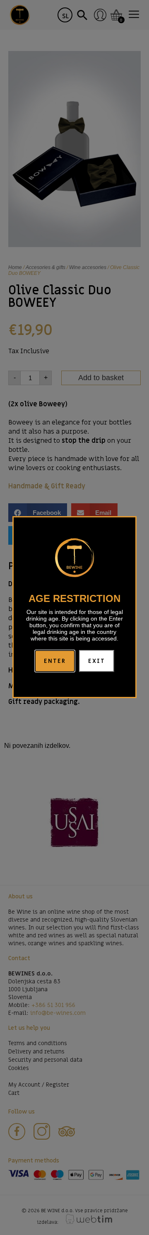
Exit (96, 661)
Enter (55, 661)
